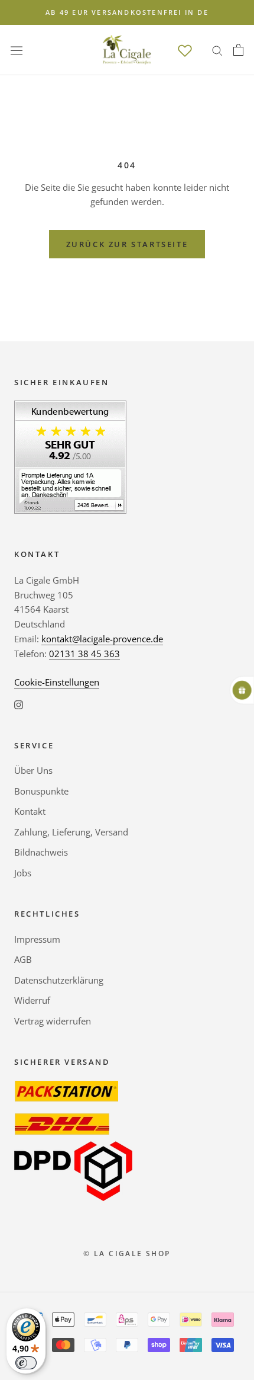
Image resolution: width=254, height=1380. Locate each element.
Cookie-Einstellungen (56, 682)
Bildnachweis (41, 852)
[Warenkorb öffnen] (238, 50)
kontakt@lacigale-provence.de (102, 639)
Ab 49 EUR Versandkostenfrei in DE (127, 12)
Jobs (22, 873)
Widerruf (32, 1000)
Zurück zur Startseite (127, 244)
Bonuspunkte (41, 791)
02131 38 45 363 (84, 653)
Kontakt (29, 811)
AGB (23, 959)
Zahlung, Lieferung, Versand (71, 832)
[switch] (26, 1362)
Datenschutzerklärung (58, 980)
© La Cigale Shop (126, 1253)
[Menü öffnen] (16, 50)
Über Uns (33, 770)
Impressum (37, 939)
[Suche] (217, 50)
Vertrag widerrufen (52, 1021)
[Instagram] (18, 703)
